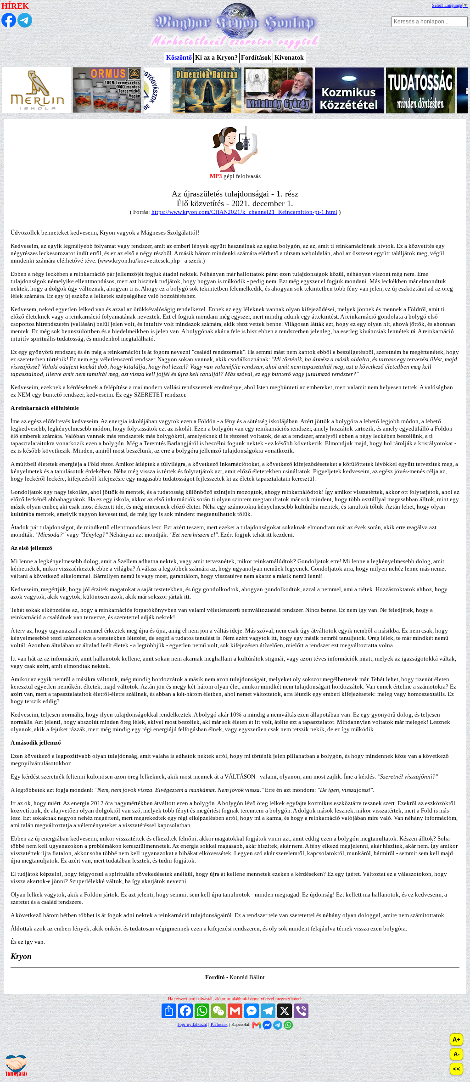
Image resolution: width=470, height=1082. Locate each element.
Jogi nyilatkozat (192, 1024)
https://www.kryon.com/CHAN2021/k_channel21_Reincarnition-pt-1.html (244, 211)
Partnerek (219, 1024)
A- (456, 1054)
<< (456, 1068)
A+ (456, 1039)
